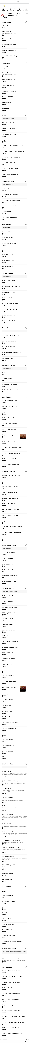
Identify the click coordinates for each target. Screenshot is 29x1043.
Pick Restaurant (10, 10)
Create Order (19, 10)
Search (3, 10)
